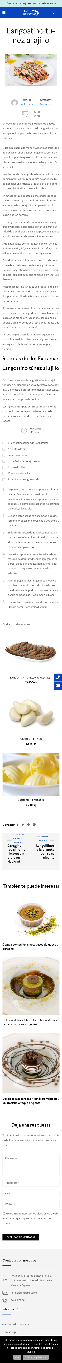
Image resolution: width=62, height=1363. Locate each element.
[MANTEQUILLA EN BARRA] (31, 774)
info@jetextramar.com (24, 1292)
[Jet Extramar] (31, 13)
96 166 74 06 (18, 1300)
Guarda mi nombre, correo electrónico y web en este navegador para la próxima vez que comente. (30, 1218)
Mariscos (45, 104)
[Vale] (58, 1349)
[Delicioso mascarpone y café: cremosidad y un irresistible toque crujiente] (31, 1063)
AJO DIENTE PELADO (31, 738)
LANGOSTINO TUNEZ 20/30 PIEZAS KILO (31, 677)
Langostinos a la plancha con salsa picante (45, 839)
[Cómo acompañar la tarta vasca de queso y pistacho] (31, 917)
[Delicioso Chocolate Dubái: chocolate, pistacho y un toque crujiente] (31, 985)
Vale (17, 1357)
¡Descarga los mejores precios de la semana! (31, 3)
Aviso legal (11, 1332)
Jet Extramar (27, 104)
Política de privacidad (17, 1324)
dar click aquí (33, 339)
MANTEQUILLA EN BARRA (31, 800)
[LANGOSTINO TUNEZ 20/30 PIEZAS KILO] (31, 652)
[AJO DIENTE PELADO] (31, 713)
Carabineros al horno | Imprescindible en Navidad (14, 841)
